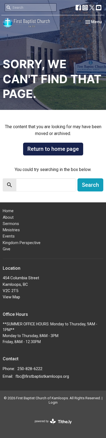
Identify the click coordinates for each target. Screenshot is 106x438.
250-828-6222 (29, 368)
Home (8, 210)
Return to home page (53, 149)
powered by (50, 426)
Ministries (11, 229)
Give (6, 249)
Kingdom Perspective (21, 242)
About (8, 217)
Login (53, 402)
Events (9, 236)
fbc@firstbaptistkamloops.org (42, 376)
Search (90, 185)
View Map (11, 297)
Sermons (11, 223)
